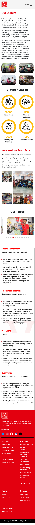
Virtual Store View (7, 462)
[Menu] (31, 5)
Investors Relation (26, 445)
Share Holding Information (25, 469)
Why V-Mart (24, 494)
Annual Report (25, 465)
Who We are (5, 445)
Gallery (4, 494)
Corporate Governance (24, 461)
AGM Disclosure (25, 473)
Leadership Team (7, 451)
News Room (5, 497)
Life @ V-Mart (25, 497)
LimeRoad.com (6, 512)
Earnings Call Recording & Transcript (24, 455)
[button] (6, 237)
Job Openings (25, 500)
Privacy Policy (6, 454)
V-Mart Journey (7, 448)
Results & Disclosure (23, 449)
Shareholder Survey (24, 477)
